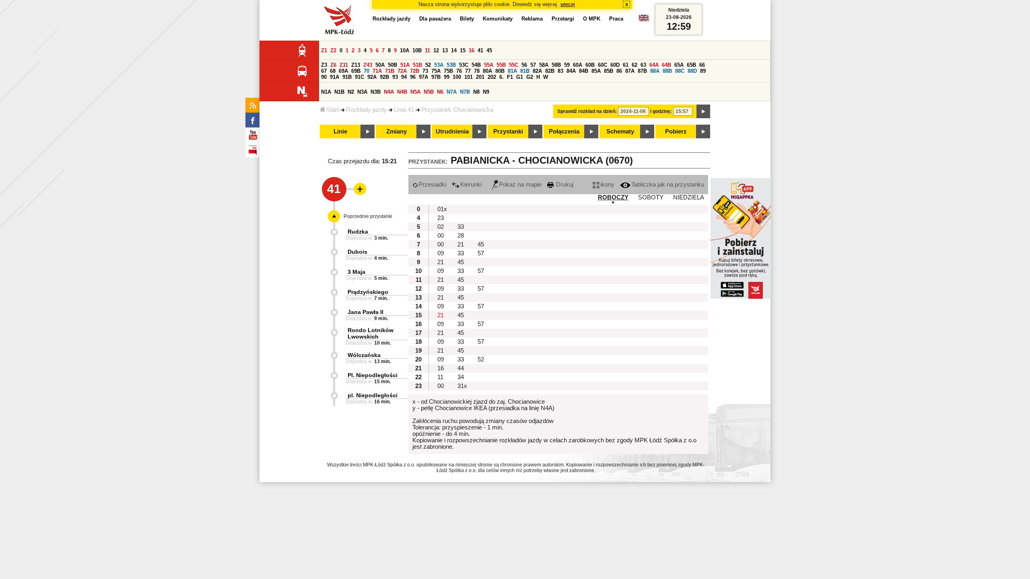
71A (377, 71)
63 (643, 65)
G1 (519, 77)
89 (703, 71)
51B (417, 65)
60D (615, 65)
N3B (376, 92)
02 (440, 227)
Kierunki (471, 184)
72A (402, 71)
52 (428, 65)
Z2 (333, 50)
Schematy (620, 131)
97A (423, 77)
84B (583, 71)
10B (417, 50)
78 (477, 71)
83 (560, 71)
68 (333, 71)
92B (384, 77)
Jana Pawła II (365, 312)
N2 (351, 92)
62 (634, 65)
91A (334, 77)
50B (392, 65)
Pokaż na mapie (520, 184)
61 (625, 65)
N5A (415, 92)
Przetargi (563, 19)
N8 (476, 92)
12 (436, 50)
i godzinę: (661, 111)
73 (425, 71)
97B (436, 77)
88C (679, 71)
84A (571, 71)
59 (567, 65)
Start (332, 110)
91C (359, 77)
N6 (440, 92)
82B (549, 71)
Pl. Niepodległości (373, 375)
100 (457, 77)
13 (445, 50)
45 (489, 50)
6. (501, 77)
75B (448, 71)
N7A (452, 92)
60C (602, 65)
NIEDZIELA (688, 197)
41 (480, 50)
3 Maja (356, 272)
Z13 (355, 65)
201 (480, 77)
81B (524, 71)
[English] (644, 20)
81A (512, 71)
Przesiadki (432, 184)
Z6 (333, 65)
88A (654, 71)
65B (691, 65)
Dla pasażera (435, 19)
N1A (326, 92)
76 (459, 71)
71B (389, 71)
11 (427, 50)
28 (460, 235)
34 (460, 377)
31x (462, 386)
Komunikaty (498, 19)
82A (537, 71)
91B (347, 77)
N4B (402, 92)
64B (666, 65)
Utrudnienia (452, 131)
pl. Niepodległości (373, 395)
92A (372, 77)
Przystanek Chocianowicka (457, 110)
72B (414, 71)
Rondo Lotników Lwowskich (370, 333)
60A (577, 65)
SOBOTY (650, 197)
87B (642, 71)
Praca (616, 19)
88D (692, 71)
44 (460, 368)
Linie (340, 131)
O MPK (591, 19)
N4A (389, 92)
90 (324, 77)
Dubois (357, 251)
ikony (607, 184)
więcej (567, 4)
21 (460, 244)
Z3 (324, 65)
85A (596, 71)
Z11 (344, 65)
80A (487, 71)
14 (454, 50)
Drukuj (563, 184)
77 (468, 71)
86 (619, 71)
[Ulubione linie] (358, 189)
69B (355, 71)
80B (500, 71)
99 (446, 77)
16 (471, 50)
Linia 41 (404, 110)
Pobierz (676, 131)
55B (501, 65)
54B (476, 65)
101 (468, 77)
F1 (510, 77)
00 (440, 235)
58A (543, 65)
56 (524, 65)
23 (440, 218)
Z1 (324, 50)
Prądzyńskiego (368, 292)
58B (556, 65)
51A (405, 65)
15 (463, 50)
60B (590, 65)
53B (451, 65)
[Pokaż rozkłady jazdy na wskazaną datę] (703, 111)
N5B (429, 92)
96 (413, 77)
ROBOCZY (613, 197)
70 (366, 71)
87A (629, 71)
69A (343, 71)
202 (492, 77)
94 (404, 77)
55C (513, 65)
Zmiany (396, 131)
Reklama (532, 19)
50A (380, 65)
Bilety (467, 19)
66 (702, 65)
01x (442, 209)
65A (679, 65)
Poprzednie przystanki (368, 216)
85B (608, 71)
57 (533, 65)
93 (395, 77)
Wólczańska (364, 355)
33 (460, 227)
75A (436, 71)
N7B (465, 92)
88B (667, 71)
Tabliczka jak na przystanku (667, 184)
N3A (362, 92)
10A (404, 50)
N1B (339, 92)
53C (463, 65)
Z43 (367, 65)
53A (438, 65)
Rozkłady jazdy (366, 110)
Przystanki (508, 131)
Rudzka (358, 231)
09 (440, 253)
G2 (529, 77)
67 (324, 71)
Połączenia (564, 131)
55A (488, 65)
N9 (486, 92)
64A (654, 65)
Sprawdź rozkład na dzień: (587, 111)
